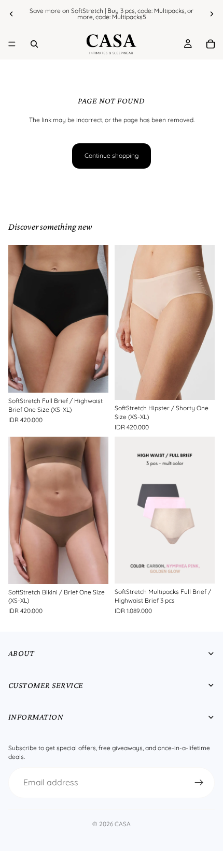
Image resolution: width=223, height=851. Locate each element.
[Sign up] (199, 783)
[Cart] (210, 44)
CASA (123, 824)
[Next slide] (211, 14)
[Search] (34, 44)
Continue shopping (111, 155)
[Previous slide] (11, 14)
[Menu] (12, 44)
